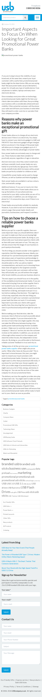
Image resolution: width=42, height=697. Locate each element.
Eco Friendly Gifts (9, 502)
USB (4, 483)
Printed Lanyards (8, 514)
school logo (29, 481)
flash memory (13, 473)
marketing (24, 473)
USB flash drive (14, 488)
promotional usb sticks (13, 480)
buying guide (30, 469)
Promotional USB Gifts (10, 425)
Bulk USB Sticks (21, 682)
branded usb (10, 464)
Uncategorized (8, 433)
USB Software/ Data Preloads (12, 441)
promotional (9, 476)
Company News (8, 417)
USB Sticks (6, 506)
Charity (5, 413)
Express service (22, 680)
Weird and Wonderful (10, 453)
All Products (7, 526)
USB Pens (21, 492)
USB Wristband (23, 496)
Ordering (6, 530)
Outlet (5, 421)
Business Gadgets (9, 409)
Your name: (6, 590)
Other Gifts (7, 518)
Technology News (9, 429)
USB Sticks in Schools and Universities (15, 445)
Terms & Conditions (23, 686)
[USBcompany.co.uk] (8, 6)
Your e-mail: (6, 600)
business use (17, 468)
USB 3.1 (19, 483)
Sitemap (36, 686)
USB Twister (12, 496)
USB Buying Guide (9, 437)
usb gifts (14, 492)
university (37, 480)
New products (7, 522)
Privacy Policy (9, 686)
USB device (27, 484)
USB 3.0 (10, 483)
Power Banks (7, 510)
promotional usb (25, 476)
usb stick (30, 492)
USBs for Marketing (9, 449)
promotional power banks (16, 399)
